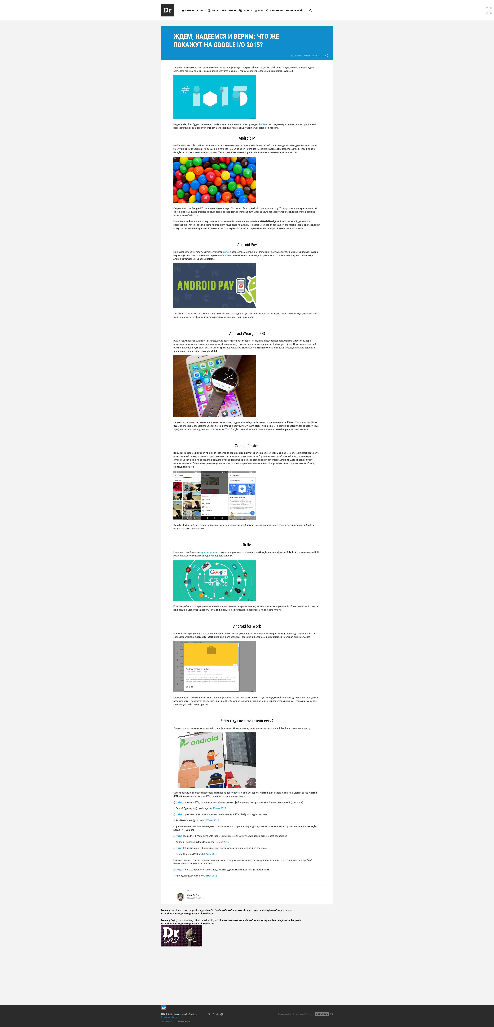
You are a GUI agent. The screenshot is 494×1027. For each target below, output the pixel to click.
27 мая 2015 (212, 820)
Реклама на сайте (295, 10)
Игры (260, 10)
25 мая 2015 (219, 808)
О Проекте (165, 1017)
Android (232, 10)
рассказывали (210, 552)
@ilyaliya (177, 802)
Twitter (262, 124)
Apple (223, 10)
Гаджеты (247, 10)
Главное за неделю (195, 10)
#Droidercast (276, 10)
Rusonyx (174, 1017)
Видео (214, 10)
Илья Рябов (296, 56)
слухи (226, 252)
